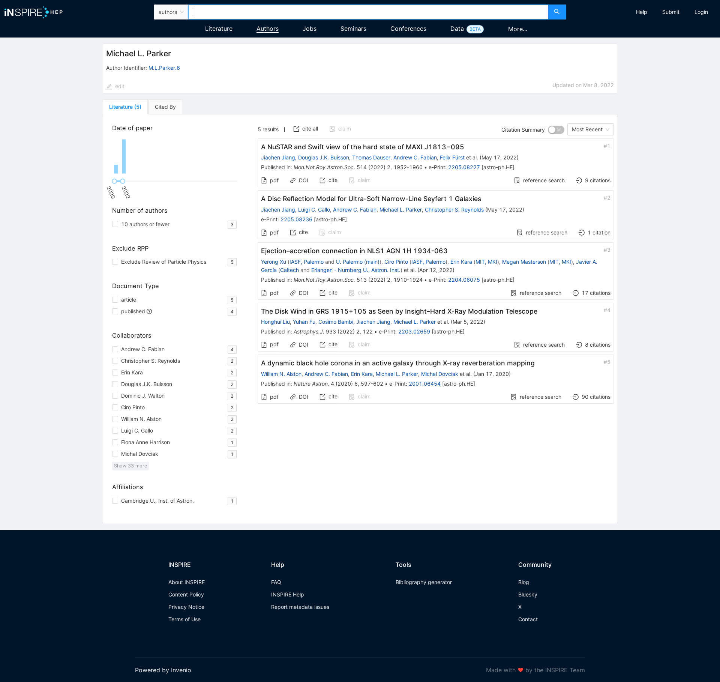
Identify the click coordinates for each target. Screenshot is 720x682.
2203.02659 (414, 331)
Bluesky (527, 594)
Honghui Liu (275, 321)
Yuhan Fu (304, 321)
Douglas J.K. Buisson (323, 157)
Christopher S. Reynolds (454, 209)
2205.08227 (464, 167)
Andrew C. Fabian (415, 157)
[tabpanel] (360, 319)
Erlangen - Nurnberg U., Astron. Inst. (355, 270)
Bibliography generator (424, 582)
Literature (218, 28)
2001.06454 (425, 383)
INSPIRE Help (287, 594)
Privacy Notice (186, 607)
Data (457, 28)
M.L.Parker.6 (164, 68)
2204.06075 (464, 279)
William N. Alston (281, 374)
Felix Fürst (452, 157)
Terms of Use (184, 619)
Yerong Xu (273, 261)
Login (701, 12)
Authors (267, 28)
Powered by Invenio (163, 670)
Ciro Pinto (396, 261)
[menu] (644, 12)
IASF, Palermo (307, 261)
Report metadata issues (300, 607)
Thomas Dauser (371, 157)
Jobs (309, 28)
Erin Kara (461, 261)
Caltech (289, 270)
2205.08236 (296, 219)
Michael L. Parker (401, 209)
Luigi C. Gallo (314, 209)
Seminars (353, 28)
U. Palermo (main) (358, 261)
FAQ (276, 582)
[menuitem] (641, 12)
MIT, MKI (486, 261)
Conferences (408, 28)
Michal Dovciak (439, 374)
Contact (528, 619)
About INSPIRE (186, 582)
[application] (176, 156)
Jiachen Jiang (278, 157)
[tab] (125, 107)
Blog (523, 582)
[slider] (114, 181)
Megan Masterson (524, 261)
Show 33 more (130, 466)
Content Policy (186, 594)
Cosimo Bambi (335, 321)
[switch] (556, 130)
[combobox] (368, 12)
